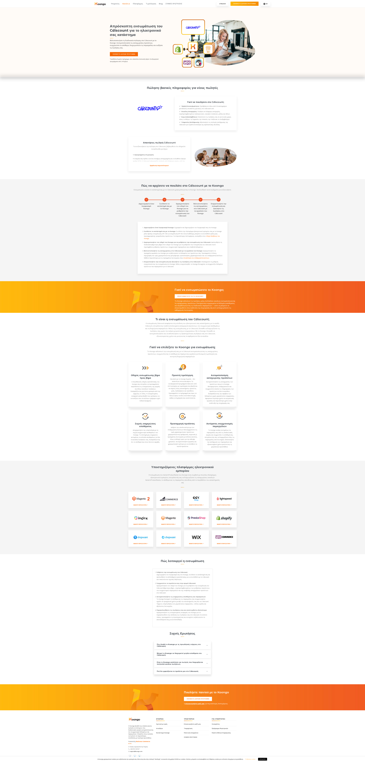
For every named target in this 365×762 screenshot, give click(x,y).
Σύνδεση (222, 4)
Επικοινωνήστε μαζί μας (192, 724)
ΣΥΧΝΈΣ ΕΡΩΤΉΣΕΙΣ (174, 4)
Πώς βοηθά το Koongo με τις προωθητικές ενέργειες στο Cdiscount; (179, 645)
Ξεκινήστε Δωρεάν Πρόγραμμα (124, 54)
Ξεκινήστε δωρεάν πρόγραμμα (244, 3)
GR (267, 4)
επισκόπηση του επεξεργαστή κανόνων (196, 258)
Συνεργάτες (216, 724)
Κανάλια (126, 4)
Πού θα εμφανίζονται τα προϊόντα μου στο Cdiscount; (177, 671)
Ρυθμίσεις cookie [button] (250, 759)
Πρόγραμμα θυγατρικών (220, 728)
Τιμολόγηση (151, 4)
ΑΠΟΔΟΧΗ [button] (263, 759)
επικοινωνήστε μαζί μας (195, 704)
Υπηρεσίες (115, 4)
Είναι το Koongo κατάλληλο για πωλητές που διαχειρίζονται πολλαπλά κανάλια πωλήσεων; (180, 663)
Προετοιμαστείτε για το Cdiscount (190, 296)
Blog (161, 4)
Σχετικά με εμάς (161, 724)
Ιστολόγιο (159, 728)
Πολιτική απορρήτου (191, 733)
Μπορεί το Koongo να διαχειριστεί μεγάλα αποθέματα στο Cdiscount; (179, 654)
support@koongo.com (136, 751)
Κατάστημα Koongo (163, 733)
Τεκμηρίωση (188, 728)
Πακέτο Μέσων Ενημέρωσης (221, 733)
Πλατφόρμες (138, 4)
